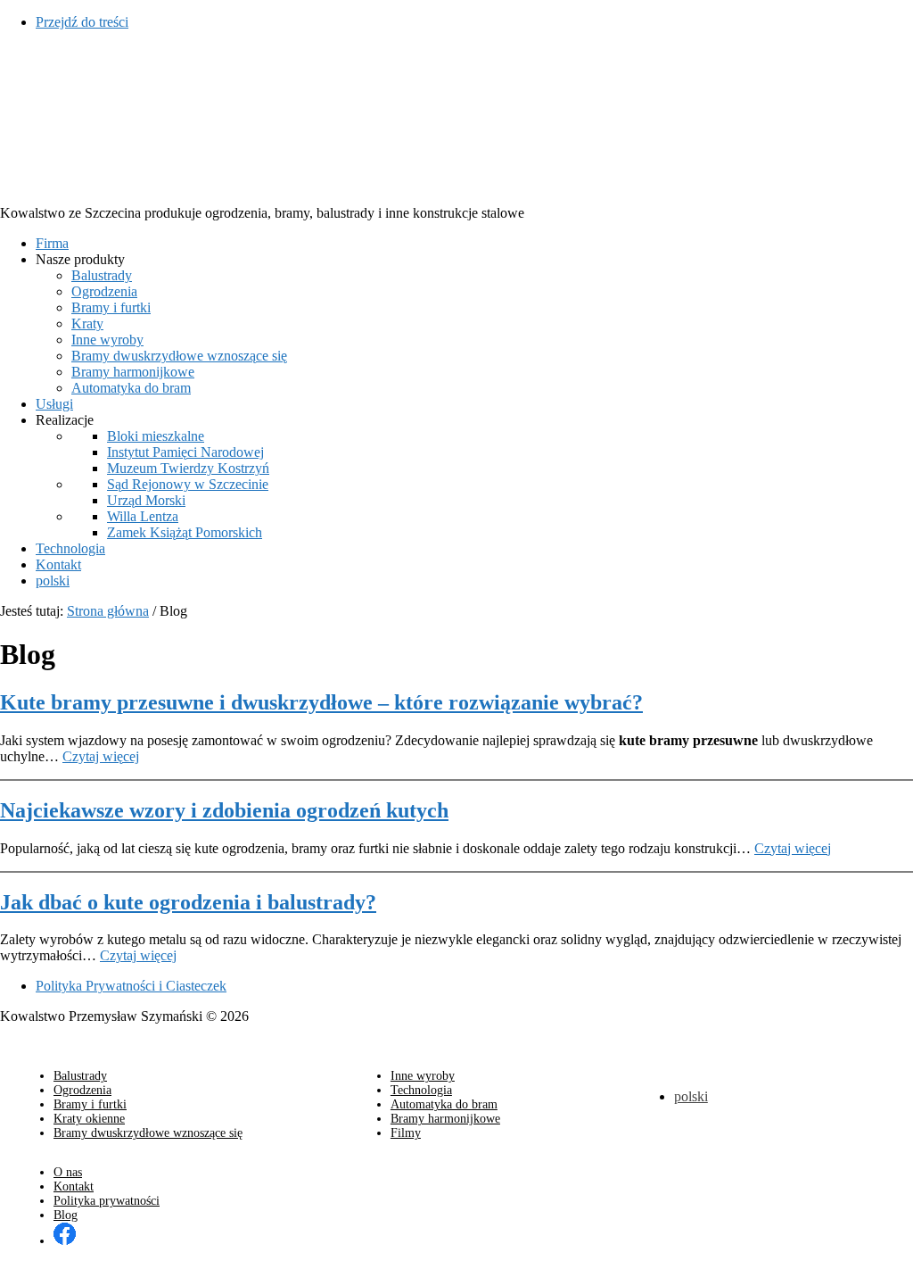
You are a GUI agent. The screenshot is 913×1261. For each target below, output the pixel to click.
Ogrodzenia (82, 1090)
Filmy (406, 1133)
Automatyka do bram (444, 1104)
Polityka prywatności (106, 1200)
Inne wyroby (423, 1076)
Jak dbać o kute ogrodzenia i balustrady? (188, 902)
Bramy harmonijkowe (445, 1118)
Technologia (421, 1090)
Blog (65, 1215)
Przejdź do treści (82, 21)
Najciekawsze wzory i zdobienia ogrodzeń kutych (224, 810)
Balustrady (80, 1076)
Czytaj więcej (100, 756)
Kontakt (73, 1186)
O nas (67, 1172)
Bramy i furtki (90, 1104)
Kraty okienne (89, 1118)
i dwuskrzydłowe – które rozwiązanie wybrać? (321, 702)
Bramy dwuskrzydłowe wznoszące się (148, 1133)
